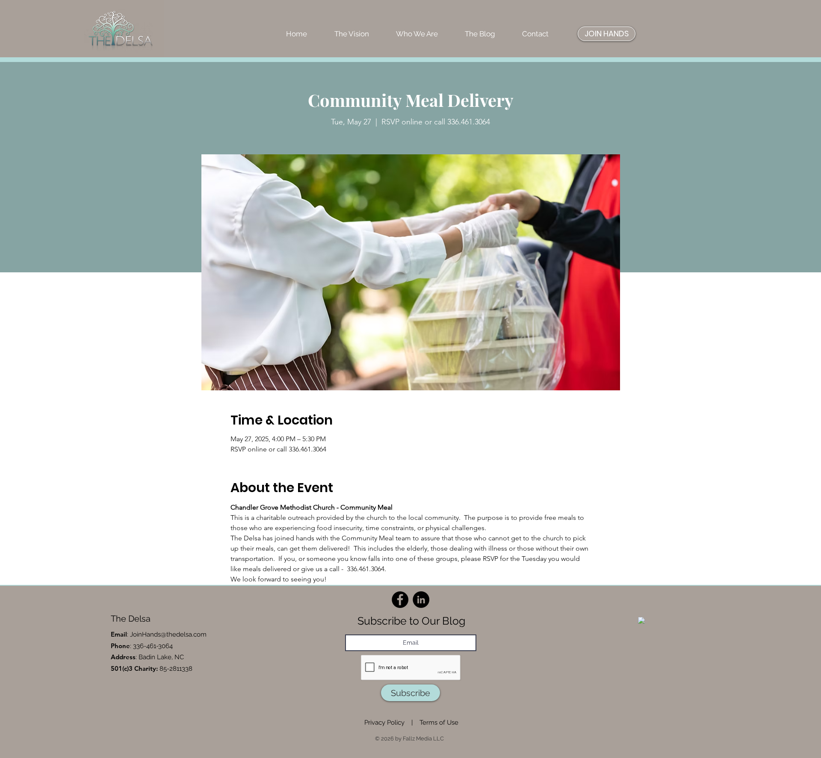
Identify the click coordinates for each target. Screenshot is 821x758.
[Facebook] (400, 599)
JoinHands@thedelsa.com (168, 634)
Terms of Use (438, 722)
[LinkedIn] (421, 599)
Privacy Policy (384, 722)
